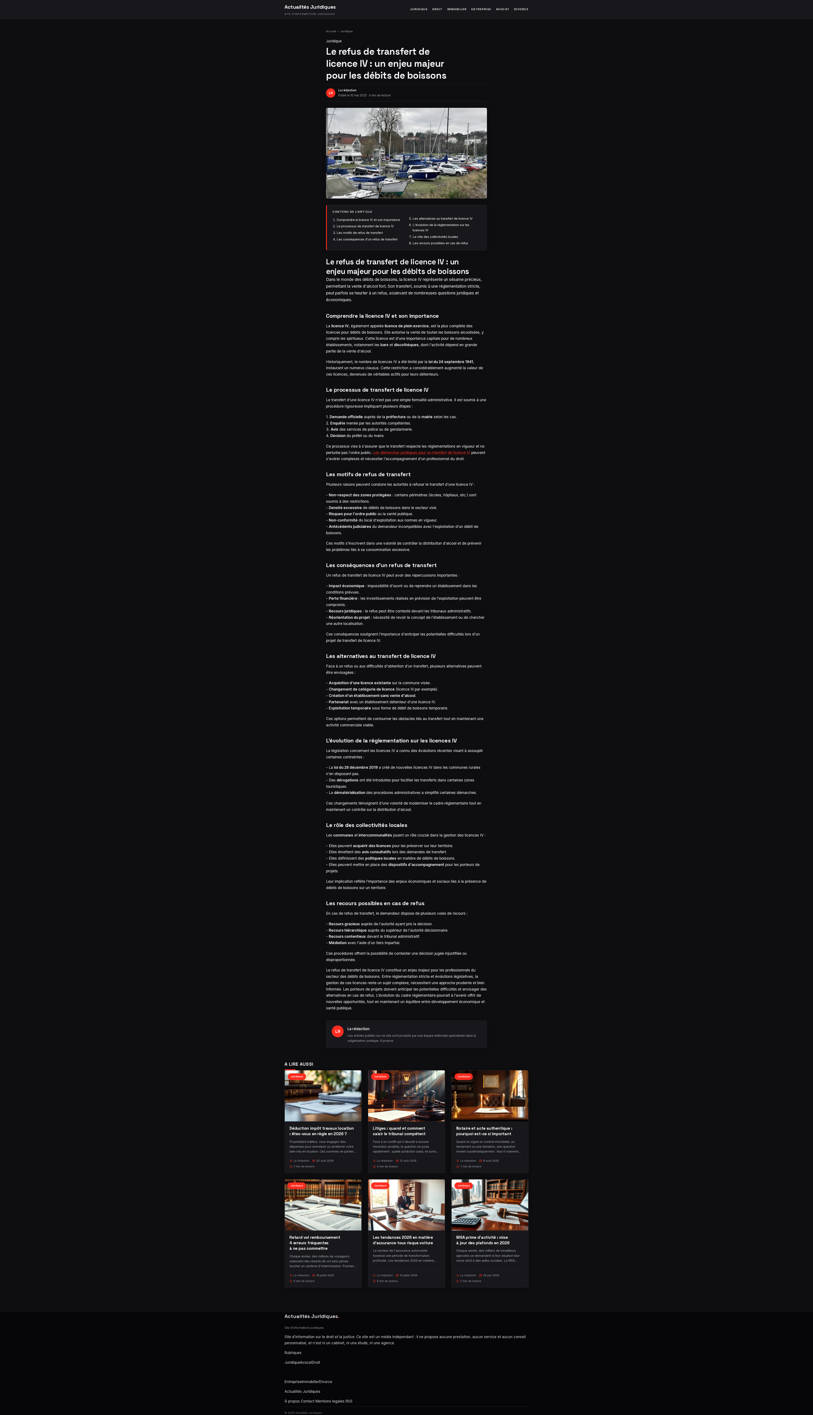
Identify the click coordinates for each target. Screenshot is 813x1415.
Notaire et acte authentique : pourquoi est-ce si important (484, 1131)
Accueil (331, 31)
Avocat (502, 9)
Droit (437, 9)
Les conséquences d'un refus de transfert (367, 239)
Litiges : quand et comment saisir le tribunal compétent (399, 1131)
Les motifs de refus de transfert (360, 232)
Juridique (419, 9)
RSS (349, 1401)
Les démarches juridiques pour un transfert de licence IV (421, 452)
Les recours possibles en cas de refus (440, 243)
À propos (386, 1040)
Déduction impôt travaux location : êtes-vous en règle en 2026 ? (321, 1131)
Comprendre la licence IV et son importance (368, 220)
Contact (307, 1401)
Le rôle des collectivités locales (435, 237)
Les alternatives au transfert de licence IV (443, 218)
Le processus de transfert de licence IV (365, 226)
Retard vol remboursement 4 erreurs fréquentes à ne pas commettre (314, 1243)
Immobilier (457, 9)
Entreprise (481, 9)
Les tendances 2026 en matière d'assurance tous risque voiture (403, 1240)
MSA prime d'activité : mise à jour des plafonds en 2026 (483, 1240)
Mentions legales (329, 1401)
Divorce (521, 9)
